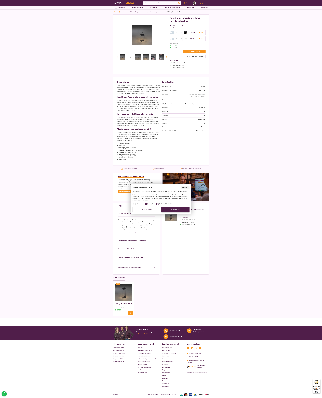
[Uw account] (201, 3)
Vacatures (140, 370)
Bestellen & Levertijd (118, 350)
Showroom (165, 359)
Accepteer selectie (147, 209)
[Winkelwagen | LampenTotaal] (207, 3)
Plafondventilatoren (167, 361)
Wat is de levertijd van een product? (130, 267)
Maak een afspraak (124, 191)
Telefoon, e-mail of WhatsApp (144, 334)
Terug (115, 12)
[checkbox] (137, 204)
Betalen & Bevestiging (119, 353)
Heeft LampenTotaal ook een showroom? (132, 241)
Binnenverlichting (167, 347)
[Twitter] (192, 348)
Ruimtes (164, 381)
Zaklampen (165, 378)
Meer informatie (142, 372)
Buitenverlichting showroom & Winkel (148, 359)
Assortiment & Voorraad (144, 353)
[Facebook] (188, 348)
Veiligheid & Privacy (143, 364)
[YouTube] (200, 348)
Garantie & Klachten (118, 361)
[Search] (179, 3)
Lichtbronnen (166, 372)
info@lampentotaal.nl (176, 336)
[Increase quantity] (179, 52)
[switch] (316, 392)
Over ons (140, 347)
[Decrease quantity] (171, 52)
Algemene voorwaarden (144, 367)
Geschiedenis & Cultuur (144, 356)
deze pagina (134, 232)
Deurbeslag (165, 386)
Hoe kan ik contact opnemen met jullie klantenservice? (130, 258)
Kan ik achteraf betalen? (126, 249)
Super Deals (165, 356)
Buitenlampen (166, 350)
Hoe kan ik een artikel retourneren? (130, 213)
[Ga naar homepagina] (126, 3)
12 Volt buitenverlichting (169, 353)
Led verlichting (166, 367)
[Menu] (319, 380)
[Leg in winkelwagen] (130, 313)
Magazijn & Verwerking (144, 361)
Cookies (174, 394)
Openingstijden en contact (145, 350)
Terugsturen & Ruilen (118, 359)
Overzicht (185, 187)
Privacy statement (165, 394)
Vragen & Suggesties (118, 347)
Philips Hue (165, 370)
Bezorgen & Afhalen (118, 356)
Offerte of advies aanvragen (195, 56)
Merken (164, 375)
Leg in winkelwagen (194, 51)
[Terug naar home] (120, 12)
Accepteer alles (175, 209)
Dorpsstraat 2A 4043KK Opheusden (198, 331)
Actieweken (165, 364)
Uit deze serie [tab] (119, 278)
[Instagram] (196, 348)
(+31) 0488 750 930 (175, 330)
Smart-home (165, 383)
